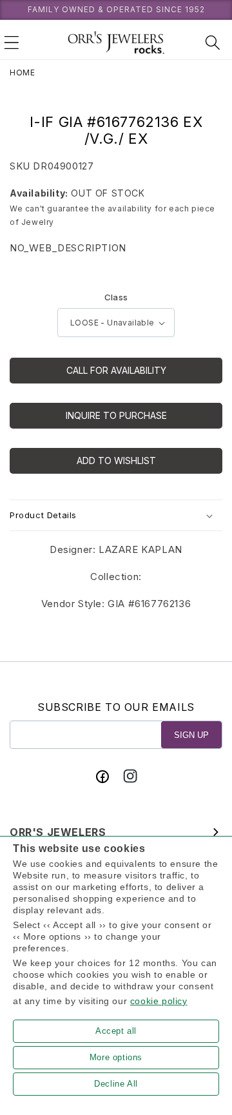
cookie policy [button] (159, 1001)
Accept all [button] (116, 1031)
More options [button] (116, 1057)
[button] (11, 42)
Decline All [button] (116, 1084)
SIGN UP (191, 735)
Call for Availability (116, 370)
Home (22, 72)
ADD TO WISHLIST (116, 460)
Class (116, 297)
